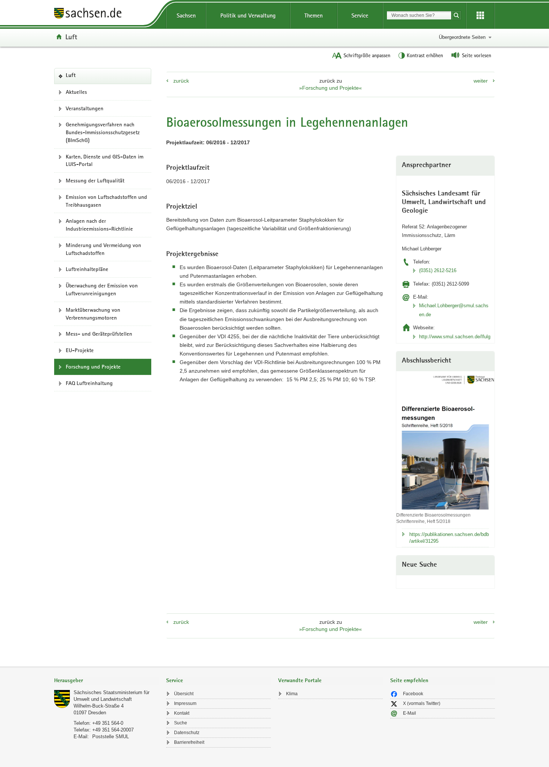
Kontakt (181, 713)
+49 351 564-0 (107, 723)
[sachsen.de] (106, 14)
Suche (180, 723)
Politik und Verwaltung (248, 15)
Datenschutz (186, 732)
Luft (71, 36)
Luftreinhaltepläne (87, 269)
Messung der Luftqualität (95, 180)
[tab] (106, 681)
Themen (313, 15)
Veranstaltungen (84, 108)
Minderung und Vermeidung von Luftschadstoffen (103, 249)
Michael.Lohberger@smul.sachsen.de (453, 310)
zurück (181, 81)
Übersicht (183, 693)
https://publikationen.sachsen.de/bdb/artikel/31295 (449, 538)
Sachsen (186, 15)
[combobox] (419, 15)
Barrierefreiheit (189, 742)
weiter (481, 81)
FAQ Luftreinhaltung (89, 383)
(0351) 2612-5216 (437, 270)
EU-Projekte (80, 350)
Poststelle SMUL (110, 736)
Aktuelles (76, 92)
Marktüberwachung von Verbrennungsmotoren (93, 314)
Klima (292, 693)
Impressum (185, 703)
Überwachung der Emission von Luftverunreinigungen (102, 289)
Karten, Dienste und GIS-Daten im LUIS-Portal (104, 160)
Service (359, 15)
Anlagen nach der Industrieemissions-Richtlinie (99, 225)
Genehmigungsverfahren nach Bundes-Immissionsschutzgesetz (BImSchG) (103, 132)
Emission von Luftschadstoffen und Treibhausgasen (106, 201)
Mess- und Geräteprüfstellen (99, 333)
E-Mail (409, 713)
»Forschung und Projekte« (330, 88)
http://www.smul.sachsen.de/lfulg (454, 336)
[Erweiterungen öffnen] (480, 16)
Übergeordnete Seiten (462, 37)
